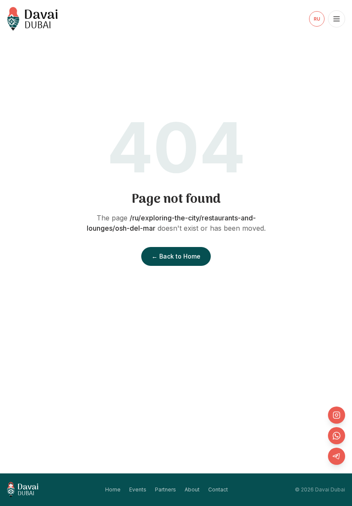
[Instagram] (336, 415)
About (192, 489)
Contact (218, 489)
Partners (165, 489)
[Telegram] (336, 456)
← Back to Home (176, 256)
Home (113, 489)
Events (137, 489)
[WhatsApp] (336, 435)
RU (317, 18)
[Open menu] (336, 18)
